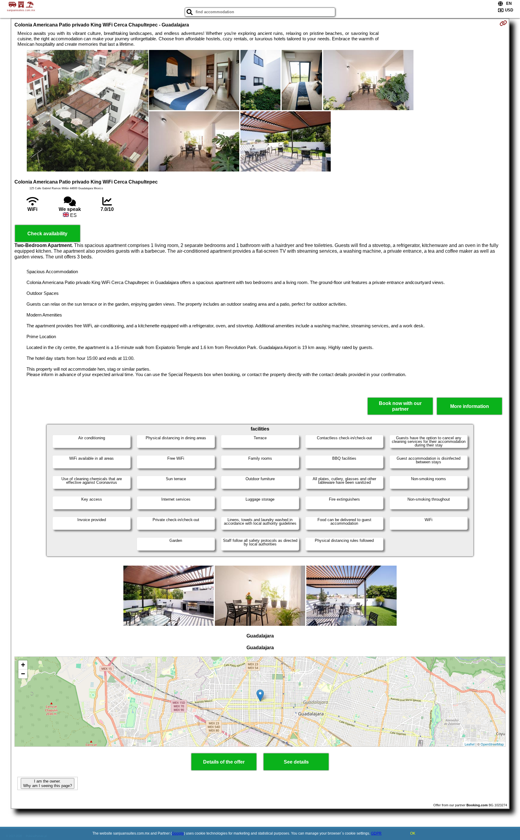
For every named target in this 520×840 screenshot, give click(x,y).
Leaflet (470, 744)
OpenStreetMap (492, 744)
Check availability (47, 233)
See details (296, 761)
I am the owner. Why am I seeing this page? (47, 783)
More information (469, 406)
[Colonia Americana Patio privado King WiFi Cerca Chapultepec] (87, 111)
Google (178, 833)
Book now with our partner (400, 406)
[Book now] (503, 23)
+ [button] (23, 665)
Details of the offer (224, 761)
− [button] (23, 674)
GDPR (376, 833)
